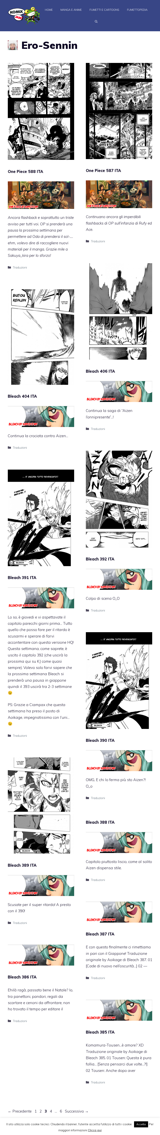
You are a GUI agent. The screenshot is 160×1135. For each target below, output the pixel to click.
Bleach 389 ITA (22, 865)
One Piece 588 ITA (25, 171)
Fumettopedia (137, 10)
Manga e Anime (71, 10)
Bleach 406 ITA (100, 371)
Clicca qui (95, 1130)
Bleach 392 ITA (100, 559)
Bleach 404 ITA (22, 396)
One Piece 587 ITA (103, 170)
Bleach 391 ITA (22, 577)
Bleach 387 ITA (100, 934)
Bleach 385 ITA (100, 1032)
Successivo (77, 1111)
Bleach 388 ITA (100, 822)
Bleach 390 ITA (100, 740)
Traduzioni (20, 267)
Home (49, 10)
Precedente (20, 1111)
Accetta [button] (141, 1124)
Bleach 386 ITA (22, 977)
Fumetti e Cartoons (104, 10)
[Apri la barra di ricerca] (96, 21)
